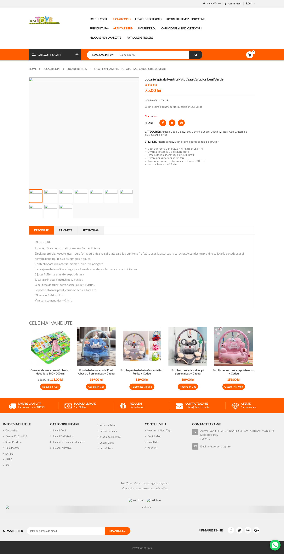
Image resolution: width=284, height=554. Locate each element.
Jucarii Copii (51, 68)
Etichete (65, 230)
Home (33, 68)
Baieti (181, 131)
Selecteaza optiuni (141, 386)
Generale (197, 131)
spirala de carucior (208, 141)
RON (249, 3)
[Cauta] (195, 55)
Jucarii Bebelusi (211, 131)
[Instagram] (248, 530)
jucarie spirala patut (185, 141)
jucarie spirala (165, 141)
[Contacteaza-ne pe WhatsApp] (275, 545)
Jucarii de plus (77, 68)
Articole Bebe (169, 131)
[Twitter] (239, 530)
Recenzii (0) (90, 230)
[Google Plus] (256, 530)
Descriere (41, 230)
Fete (187, 131)
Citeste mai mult (233, 386)
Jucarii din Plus (159, 134)
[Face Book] (231, 530)
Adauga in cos (50, 386)
